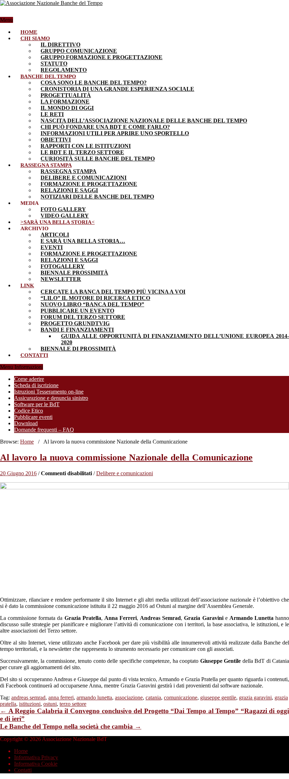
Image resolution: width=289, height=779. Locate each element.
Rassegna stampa (46, 165)
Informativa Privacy (36, 757)
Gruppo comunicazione (79, 51)
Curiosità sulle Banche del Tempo (98, 159)
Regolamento (64, 70)
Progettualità (66, 95)
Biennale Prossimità (74, 273)
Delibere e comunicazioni (84, 178)
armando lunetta (94, 698)
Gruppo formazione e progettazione (101, 57)
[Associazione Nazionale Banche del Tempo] (51, 3)
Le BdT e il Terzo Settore (82, 152)
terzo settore (73, 704)
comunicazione (180, 698)
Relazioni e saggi (69, 190)
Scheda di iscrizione (36, 385)
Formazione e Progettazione (89, 184)
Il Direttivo (60, 45)
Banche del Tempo (48, 76)
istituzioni (30, 704)
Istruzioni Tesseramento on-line (49, 392)
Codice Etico (28, 411)
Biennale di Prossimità (78, 349)
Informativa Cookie (35, 764)
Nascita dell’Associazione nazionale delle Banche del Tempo (144, 121)
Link (27, 285)
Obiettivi (56, 140)
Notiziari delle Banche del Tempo (97, 197)
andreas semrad (28, 698)
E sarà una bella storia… (83, 241)
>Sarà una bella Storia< (57, 222)
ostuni (50, 704)
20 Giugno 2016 (18, 473)
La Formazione (65, 102)
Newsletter (61, 279)
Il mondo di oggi (67, 108)
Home (28, 32)
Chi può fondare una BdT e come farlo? (105, 127)
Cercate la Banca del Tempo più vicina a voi (113, 292)
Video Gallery (65, 216)
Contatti (34, 355)
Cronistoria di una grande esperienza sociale (117, 89)
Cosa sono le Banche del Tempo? (94, 83)
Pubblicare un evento (77, 311)
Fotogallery (63, 266)
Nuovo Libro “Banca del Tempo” (92, 304)
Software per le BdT (37, 404)
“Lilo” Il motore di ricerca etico (95, 298)
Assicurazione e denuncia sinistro (51, 398)
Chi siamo (35, 38)
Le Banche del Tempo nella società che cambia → (70, 726)
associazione (129, 698)
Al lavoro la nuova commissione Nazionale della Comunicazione (126, 457)
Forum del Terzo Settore (83, 317)
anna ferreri (61, 698)
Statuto (54, 64)
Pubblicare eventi (33, 417)
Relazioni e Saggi (69, 260)
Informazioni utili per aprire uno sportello (115, 133)
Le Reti (52, 114)
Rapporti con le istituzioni (86, 146)
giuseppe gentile (218, 698)
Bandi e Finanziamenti (77, 330)
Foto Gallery (63, 209)
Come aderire (29, 379)
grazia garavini (255, 698)
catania (153, 698)
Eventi (52, 247)
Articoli (55, 235)
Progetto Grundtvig (75, 323)
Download (26, 423)
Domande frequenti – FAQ (44, 430)
